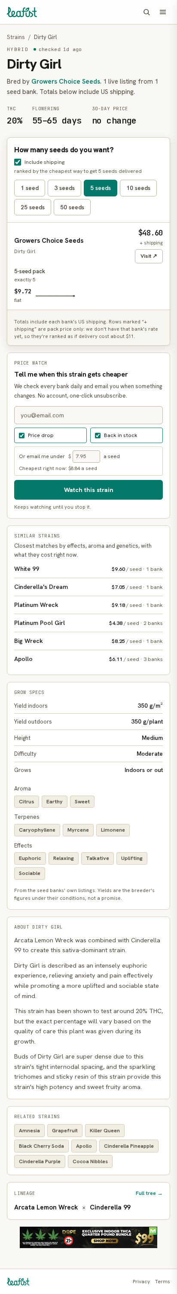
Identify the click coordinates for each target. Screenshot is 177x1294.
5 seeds (100, 188)
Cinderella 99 (110, 1207)
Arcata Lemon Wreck (46, 1207)
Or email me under (42, 456)
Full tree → (149, 1193)
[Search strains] (146, 12)
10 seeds (138, 188)
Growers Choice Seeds (65, 81)
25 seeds (33, 207)
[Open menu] (163, 12)
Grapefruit (65, 1130)
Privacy (141, 1281)
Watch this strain (88, 490)
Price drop (41, 435)
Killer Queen (105, 1130)
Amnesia (29, 1130)
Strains (16, 37)
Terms (162, 1281)
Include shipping (44, 162)
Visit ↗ (148, 255)
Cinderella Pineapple (129, 1146)
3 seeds (64, 188)
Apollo (84, 1146)
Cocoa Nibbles (90, 1161)
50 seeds (72, 207)
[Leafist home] (22, 12)
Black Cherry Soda (41, 1146)
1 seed (30, 188)
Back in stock (120, 435)
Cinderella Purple (40, 1161)
